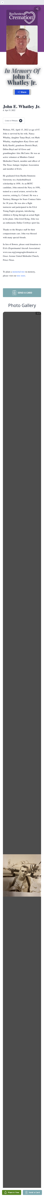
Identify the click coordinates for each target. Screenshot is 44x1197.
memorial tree (18, 271)
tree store (21, 275)
